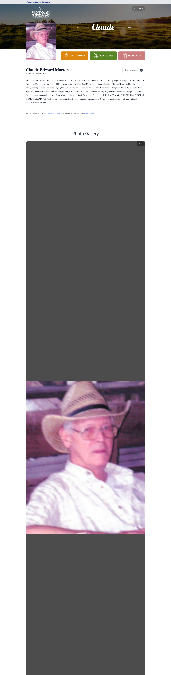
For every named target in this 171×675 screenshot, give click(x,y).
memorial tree (54, 113)
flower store (89, 113)
